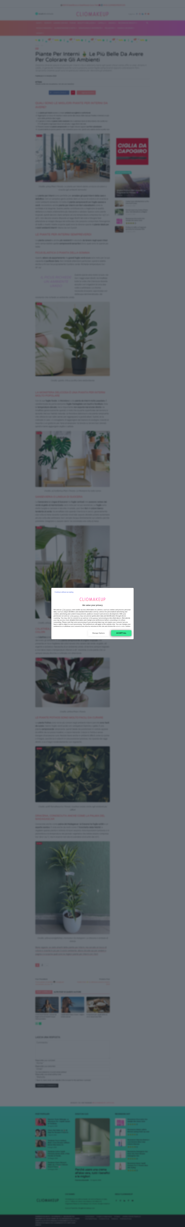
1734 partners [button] (67, 610)
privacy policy (120, 626)
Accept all (121, 633)
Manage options (98, 633)
